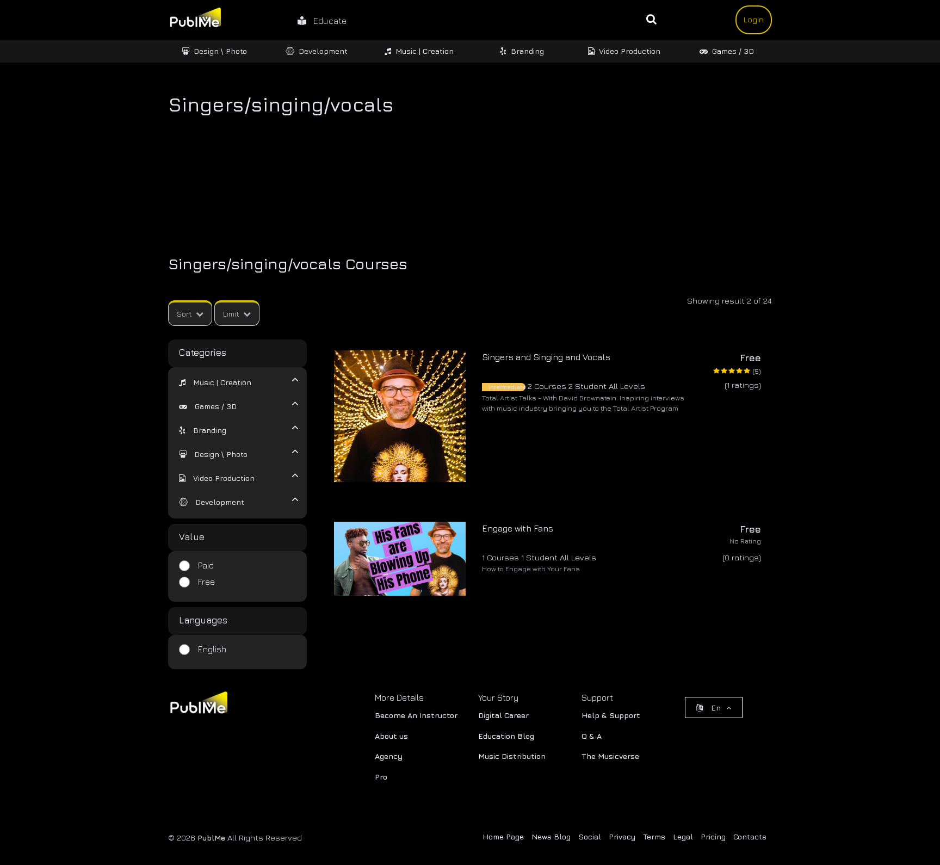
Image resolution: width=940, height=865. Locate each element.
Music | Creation (424, 50)
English (212, 649)
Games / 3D (733, 50)
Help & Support (611, 715)
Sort (184, 313)
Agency (389, 756)
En (716, 707)
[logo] (198, 704)
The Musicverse (610, 756)
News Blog (551, 836)
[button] (215, 382)
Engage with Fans (517, 528)
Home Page (503, 836)
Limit (231, 313)
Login (754, 19)
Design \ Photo (220, 50)
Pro (381, 776)
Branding (527, 50)
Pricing (713, 836)
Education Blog (506, 735)
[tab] (230, 381)
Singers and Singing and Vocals (546, 357)
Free (206, 581)
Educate (326, 21)
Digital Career (503, 715)
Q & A (592, 735)
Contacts (749, 836)
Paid (206, 565)
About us (391, 735)
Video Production (629, 50)
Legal (683, 836)
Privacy (622, 836)
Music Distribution (512, 756)
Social (589, 836)
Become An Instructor (416, 715)
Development (323, 50)
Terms (654, 836)
